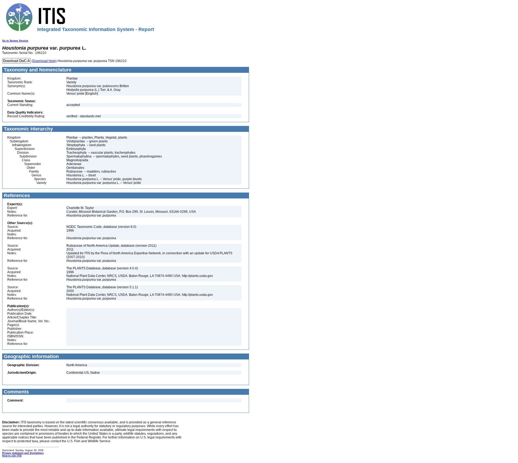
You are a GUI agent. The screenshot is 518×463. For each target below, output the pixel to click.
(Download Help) (44, 61)
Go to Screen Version (15, 40)
